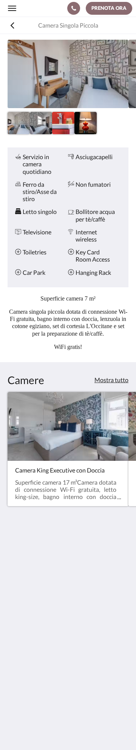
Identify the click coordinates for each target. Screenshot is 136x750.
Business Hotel (27, 668)
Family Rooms (26, 674)
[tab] (68, 642)
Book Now (21, 655)
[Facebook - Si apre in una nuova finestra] (15, 620)
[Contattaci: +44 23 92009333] (73, 8)
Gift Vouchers (25, 681)
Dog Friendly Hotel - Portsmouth (50, 661)
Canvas (83, 729)
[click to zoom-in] (68, 74)
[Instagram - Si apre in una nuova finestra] (35, 620)
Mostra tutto (111, 379)
